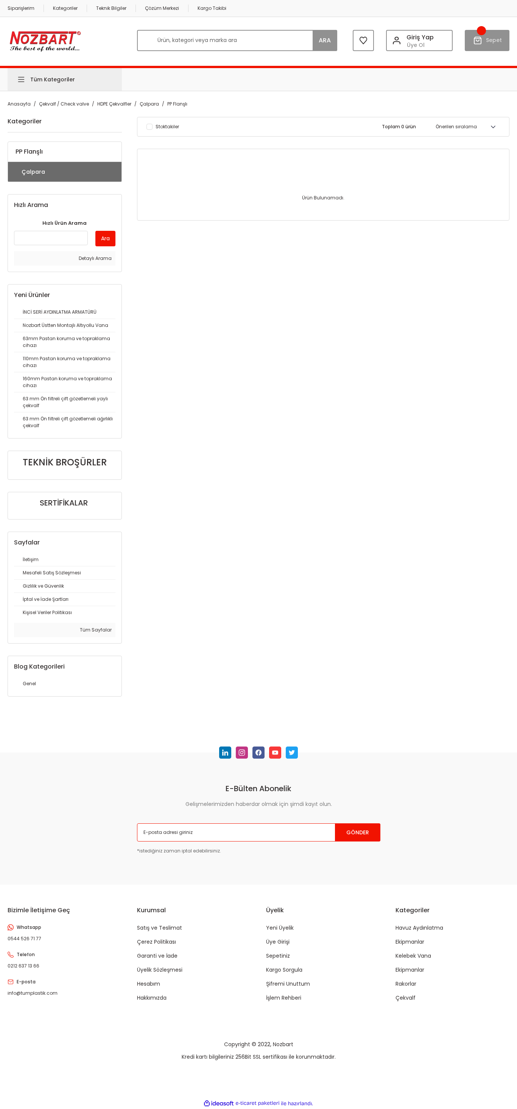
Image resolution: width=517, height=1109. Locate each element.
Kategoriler (65, 8)
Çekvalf (406, 998)
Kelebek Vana (413, 956)
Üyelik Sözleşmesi (159, 970)
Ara (105, 238)
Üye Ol (416, 45)
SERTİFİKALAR (64, 503)
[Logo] (45, 40)
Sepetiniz (278, 956)
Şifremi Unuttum (288, 984)
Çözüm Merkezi (162, 8)
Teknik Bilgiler (111, 8)
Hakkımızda (152, 998)
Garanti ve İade (157, 956)
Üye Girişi (278, 942)
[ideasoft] (219, 1103)
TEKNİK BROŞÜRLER (65, 462)
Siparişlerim (21, 8)
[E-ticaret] (257, 1103)
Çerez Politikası (156, 942)
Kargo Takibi (212, 8)
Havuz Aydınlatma (419, 928)
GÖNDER (357, 832)
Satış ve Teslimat (159, 928)
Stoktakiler (167, 127)
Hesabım (148, 984)
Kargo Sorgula (284, 970)
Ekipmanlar (410, 942)
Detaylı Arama (95, 258)
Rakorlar (406, 984)
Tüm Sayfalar (95, 630)
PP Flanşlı (177, 104)
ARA (325, 40)
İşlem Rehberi (283, 998)
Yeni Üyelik (280, 928)
